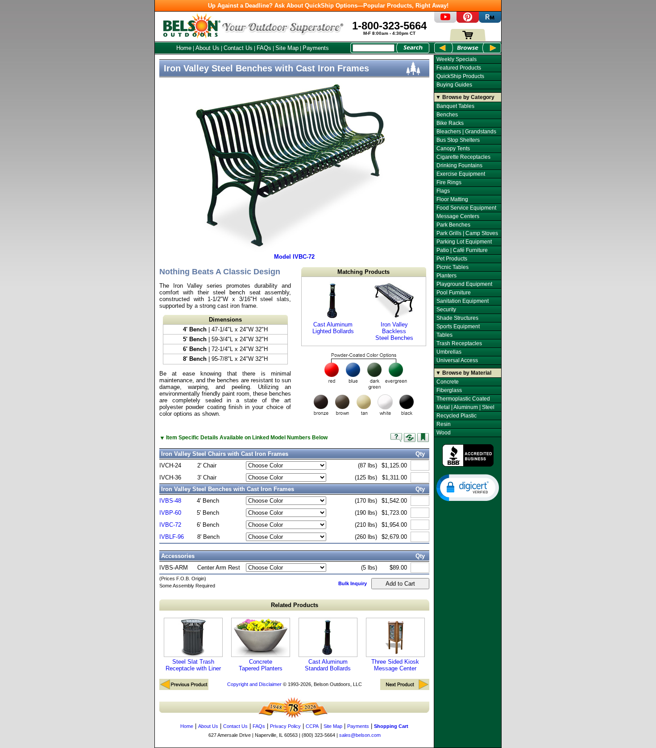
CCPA (312, 726)
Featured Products (458, 68)
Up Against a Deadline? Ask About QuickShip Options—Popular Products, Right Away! (328, 5)
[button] (467, 487)
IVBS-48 (170, 500)
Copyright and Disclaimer (254, 684)
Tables (444, 335)
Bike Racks (450, 123)
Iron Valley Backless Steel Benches (394, 331)
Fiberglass (449, 390)
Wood (443, 433)
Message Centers (457, 216)
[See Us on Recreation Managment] (490, 20)
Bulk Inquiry (352, 583)
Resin (443, 424)
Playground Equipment (464, 284)
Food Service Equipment (466, 208)
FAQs (264, 48)
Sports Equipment (458, 326)
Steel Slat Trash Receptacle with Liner (193, 665)
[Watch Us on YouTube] (445, 20)
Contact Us (238, 48)
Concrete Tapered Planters (260, 665)
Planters (446, 276)
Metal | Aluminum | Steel (465, 407)
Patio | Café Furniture (462, 250)
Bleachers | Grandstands (466, 131)
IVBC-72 (170, 524)
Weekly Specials (456, 59)
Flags (443, 191)
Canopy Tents (453, 148)
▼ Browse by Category (465, 97)
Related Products (294, 605)
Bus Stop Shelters (458, 140)
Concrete (447, 382)
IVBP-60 (170, 512)
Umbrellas (448, 352)
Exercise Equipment (460, 174)
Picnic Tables (452, 267)
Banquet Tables (455, 106)
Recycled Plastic (456, 416)
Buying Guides (454, 85)
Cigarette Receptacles (463, 157)
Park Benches (453, 225)
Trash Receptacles (459, 343)
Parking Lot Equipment (464, 242)
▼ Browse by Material (463, 373)
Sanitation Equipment (462, 301)
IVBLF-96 (171, 536)
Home (183, 48)
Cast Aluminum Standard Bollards (328, 665)
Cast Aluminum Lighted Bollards (333, 328)
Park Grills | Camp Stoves (467, 233)
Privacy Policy (285, 726)
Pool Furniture (453, 292)
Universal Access (457, 360)
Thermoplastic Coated (463, 399)
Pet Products (451, 259)
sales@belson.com (360, 735)
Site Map (287, 48)
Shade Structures (457, 318)
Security (446, 309)
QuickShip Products (460, 76)
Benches (447, 115)
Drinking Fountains (459, 165)
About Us (207, 48)
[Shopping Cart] (468, 39)
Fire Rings (448, 182)
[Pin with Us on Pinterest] (468, 20)
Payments (316, 48)
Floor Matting (452, 199)
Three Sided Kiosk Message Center (395, 665)
